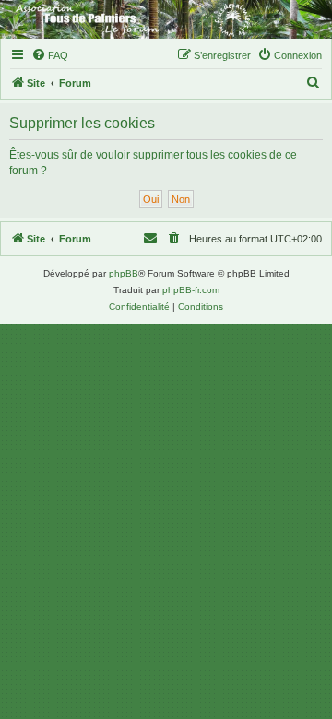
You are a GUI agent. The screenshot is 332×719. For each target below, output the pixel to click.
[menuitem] (49, 55)
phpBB (123, 273)
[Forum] (166, 19)
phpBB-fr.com (190, 290)
